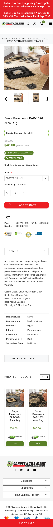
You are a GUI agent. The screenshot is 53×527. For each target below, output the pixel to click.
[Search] (28, 23)
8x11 (46, 39)
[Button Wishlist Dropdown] (8, 218)
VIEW (15, 444)
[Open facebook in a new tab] (15, 470)
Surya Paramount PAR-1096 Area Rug (25, 41)
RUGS (14, 39)
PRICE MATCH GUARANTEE (20, 153)
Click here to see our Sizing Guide (21, 165)
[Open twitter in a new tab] (28, 470)
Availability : (15, 184)
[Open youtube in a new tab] (35, 470)
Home (5, 39)
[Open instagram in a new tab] (22, 470)
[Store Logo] (13, 23)
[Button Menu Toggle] (50, 23)
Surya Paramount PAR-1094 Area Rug (15, 416)
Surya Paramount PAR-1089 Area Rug (38, 416)
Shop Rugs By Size (31, 39)
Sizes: (8, 172)
